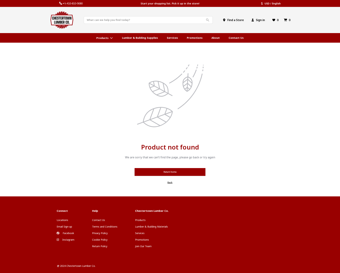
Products (140, 220)
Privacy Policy (100, 233)
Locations (62, 220)
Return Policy (99, 246)
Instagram (68, 239)
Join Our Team (143, 246)
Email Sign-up (64, 226)
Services (139, 233)
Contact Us (98, 220)
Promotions (142, 239)
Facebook (68, 233)
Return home (170, 171)
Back (170, 182)
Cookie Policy (99, 239)
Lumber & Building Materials (151, 226)
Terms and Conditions (104, 226)
